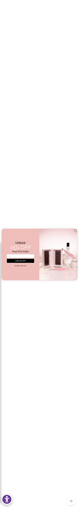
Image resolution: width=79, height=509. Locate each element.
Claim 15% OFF (20, 261)
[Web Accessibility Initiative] (7, 499)
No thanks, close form (20, 265)
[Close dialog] (75, 230)
